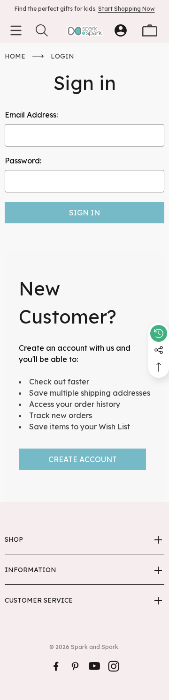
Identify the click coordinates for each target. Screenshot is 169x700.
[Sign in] (120, 30)
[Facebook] (55, 666)
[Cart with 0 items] (149, 30)
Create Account (82, 459)
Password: (23, 160)
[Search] (41, 30)
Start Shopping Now (126, 8)
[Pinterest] (75, 666)
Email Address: (31, 114)
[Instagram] (113, 666)
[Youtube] (94, 666)
